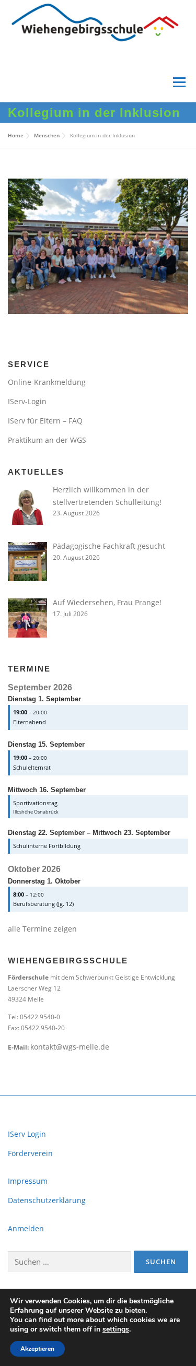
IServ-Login (27, 401)
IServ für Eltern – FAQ (45, 421)
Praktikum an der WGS (47, 440)
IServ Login (27, 1134)
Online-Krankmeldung (47, 382)
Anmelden (26, 1228)
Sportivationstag (35, 803)
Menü (178, 82)
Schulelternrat (32, 767)
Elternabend (29, 722)
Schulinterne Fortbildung (46, 846)
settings (115, 1329)
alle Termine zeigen (42, 929)
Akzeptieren (37, 1349)
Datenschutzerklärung (47, 1200)
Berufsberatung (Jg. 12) (43, 904)
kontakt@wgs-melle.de (69, 1047)
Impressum (28, 1181)
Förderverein (30, 1153)
